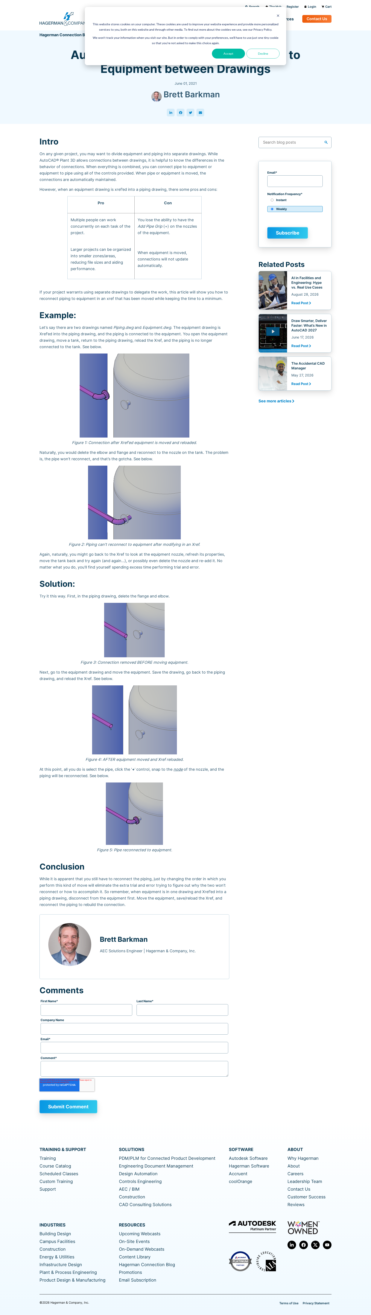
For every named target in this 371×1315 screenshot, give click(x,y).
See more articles (274, 401)
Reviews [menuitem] (295, 1204)
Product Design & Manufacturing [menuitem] (72, 1280)
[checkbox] (295, 206)
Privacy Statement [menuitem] (316, 1303)
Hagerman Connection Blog (65, 35)
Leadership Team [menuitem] (304, 1181)
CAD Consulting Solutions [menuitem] (145, 1204)
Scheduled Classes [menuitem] (59, 1174)
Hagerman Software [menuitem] (249, 1166)
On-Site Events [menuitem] (134, 1241)
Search (254, 6)
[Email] (200, 112)
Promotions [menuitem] (130, 1272)
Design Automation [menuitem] (138, 1174)
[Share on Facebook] (180, 112)
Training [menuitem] (48, 1158)
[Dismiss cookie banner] (278, 16)
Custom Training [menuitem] (56, 1181)
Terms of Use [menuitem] (288, 1303)
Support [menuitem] (48, 1189)
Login (312, 6)
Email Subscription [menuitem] (137, 1280)
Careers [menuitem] (295, 1174)
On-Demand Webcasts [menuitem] (141, 1249)
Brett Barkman (192, 94)
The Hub (275, 6)
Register (293, 6)
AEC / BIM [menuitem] (129, 1189)
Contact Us (317, 19)
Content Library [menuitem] (135, 1257)
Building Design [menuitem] (55, 1234)
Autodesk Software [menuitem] (248, 1158)
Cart (328, 6)
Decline (263, 53)
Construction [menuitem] (132, 1197)
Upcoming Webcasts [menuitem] (139, 1234)
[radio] (295, 201)
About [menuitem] (293, 1166)
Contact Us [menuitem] (298, 1189)
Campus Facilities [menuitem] (57, 1241)
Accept (228, 53)
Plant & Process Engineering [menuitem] (68, 1272)
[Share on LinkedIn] (171, 112)
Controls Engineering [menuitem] (140, 1181)
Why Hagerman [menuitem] (303, 1158)
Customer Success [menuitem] (306, 1197)
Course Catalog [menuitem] (55, 1166)
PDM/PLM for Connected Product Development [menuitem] (167, 1158)
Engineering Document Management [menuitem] (156, 1166)
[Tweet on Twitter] (190, 112)
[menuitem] (291, 1245)
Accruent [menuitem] (238, 1174)
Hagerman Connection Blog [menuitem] (147, 1264)
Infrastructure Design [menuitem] (61, 1264)
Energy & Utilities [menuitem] (57, 1257)
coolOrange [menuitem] (240, 1181)
